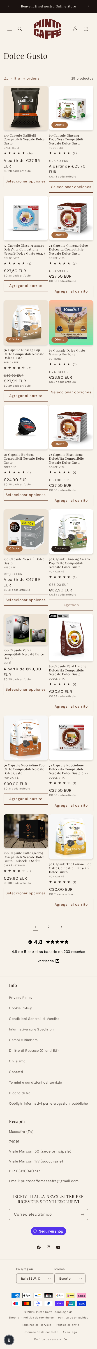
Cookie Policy (20, 1008)
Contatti (16, 1072)
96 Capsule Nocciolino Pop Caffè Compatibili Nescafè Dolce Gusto (24, 769)
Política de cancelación (50, 1339)
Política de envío (67, 1325)
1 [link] (35, 927)
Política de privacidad (73, 1317)
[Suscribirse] (82, 1214)
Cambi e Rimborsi (24, 1040)
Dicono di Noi (20, 1093)
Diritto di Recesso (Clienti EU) (34, 1050)
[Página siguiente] (61, 927)
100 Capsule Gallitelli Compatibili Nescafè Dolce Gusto (24, 139)
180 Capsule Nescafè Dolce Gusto (24, 561)
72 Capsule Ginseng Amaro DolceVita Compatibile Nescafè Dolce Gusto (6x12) (24, 249)
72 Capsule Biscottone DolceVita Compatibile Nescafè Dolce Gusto (66, 458)
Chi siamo (17, 1061)
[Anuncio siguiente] (88, 6)
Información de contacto (41, 1332)
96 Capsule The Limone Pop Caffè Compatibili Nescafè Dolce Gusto (70, 868)
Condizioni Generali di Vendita (34, 1018)
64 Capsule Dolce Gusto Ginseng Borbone (67, 352)
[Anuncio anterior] (9, 6)
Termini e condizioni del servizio (35, 1082)
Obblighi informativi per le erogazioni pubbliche (48, 1103)
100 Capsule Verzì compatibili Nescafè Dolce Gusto (24, 654)
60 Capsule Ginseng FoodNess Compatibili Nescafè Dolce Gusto (66, 139)
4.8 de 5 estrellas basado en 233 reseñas (48, 951)
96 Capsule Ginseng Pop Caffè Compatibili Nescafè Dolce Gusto (24, 354)
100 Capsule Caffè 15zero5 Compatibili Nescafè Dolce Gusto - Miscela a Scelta (24, 857)
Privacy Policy (20, 997)
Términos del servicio (36, 1325)
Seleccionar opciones (26, 181)
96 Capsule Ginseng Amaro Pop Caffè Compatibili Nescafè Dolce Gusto (69, 563)
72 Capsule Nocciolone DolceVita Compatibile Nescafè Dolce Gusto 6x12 (68, 769)
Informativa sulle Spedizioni (32, 1029)
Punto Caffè (44, 1312)
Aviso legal (70, 1332)
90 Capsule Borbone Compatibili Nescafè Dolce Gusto (24, 458)
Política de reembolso (38, 1317)
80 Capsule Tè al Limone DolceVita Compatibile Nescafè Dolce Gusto (67, 670)
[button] (9, 29)
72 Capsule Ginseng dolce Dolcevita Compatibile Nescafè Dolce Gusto (68, 249)
